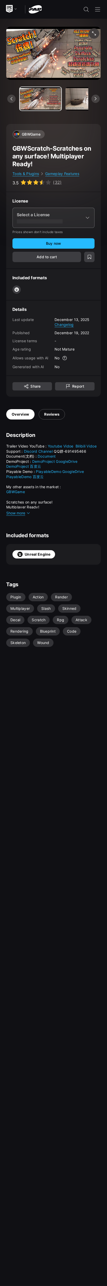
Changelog (64, 324)
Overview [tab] (20, 414)
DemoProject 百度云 (24, 466)
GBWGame (15, 492)
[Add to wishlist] (89, 257)
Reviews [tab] (51, 414)
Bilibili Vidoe (87, 446)
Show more (15, 513)
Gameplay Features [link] (62, 173)
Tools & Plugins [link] (25, 173)
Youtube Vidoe (61, 446)
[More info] (65, 358)
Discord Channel (38, 451)
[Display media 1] (86, 98)
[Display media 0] (40, 98)
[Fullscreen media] (94, 33)
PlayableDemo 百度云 (25, 476)
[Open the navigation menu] (97, 9)
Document (47, 456)
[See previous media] (11, 99)
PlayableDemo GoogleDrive (60, 471)
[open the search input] (86, 9)
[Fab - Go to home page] (35, 9)
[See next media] (95, 99)
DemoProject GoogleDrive (54, 461)
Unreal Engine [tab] (38, 554)
